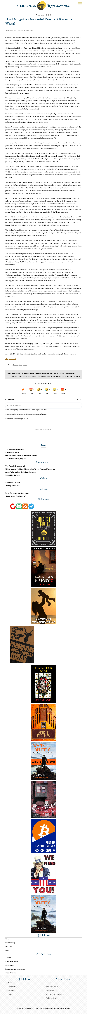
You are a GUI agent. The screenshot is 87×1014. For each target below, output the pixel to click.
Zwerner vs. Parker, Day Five (15, 459)
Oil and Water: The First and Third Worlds (21, 456)
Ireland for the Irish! (12, 475)
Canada (15, 365)
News (7, 939)
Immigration (23, 365)
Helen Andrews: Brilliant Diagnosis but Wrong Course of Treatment (30, 469)
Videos (43, 479)
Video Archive (10, 973)
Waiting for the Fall (12, 486)
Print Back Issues (11, 961)
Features (8, 946)
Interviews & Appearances (15, 969)
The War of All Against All (15, 466)
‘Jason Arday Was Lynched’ (15, 496)
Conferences (9, 965)
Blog (43, 445)
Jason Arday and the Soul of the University (20, 472)
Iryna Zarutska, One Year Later (17, 493)
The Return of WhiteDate (14, 449)
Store (7, 950)
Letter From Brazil (12, 453)
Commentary (43, 462)
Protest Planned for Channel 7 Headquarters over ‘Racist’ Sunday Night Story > (45, 376)
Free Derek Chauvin (12, 483)
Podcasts (43, 489)
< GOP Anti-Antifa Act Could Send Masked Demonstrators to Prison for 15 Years (41, 373)
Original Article (10, 359)
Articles (8, 957)
